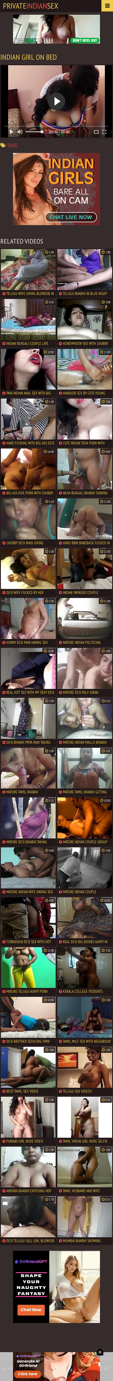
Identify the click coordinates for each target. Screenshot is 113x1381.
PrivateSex (30, 5)
